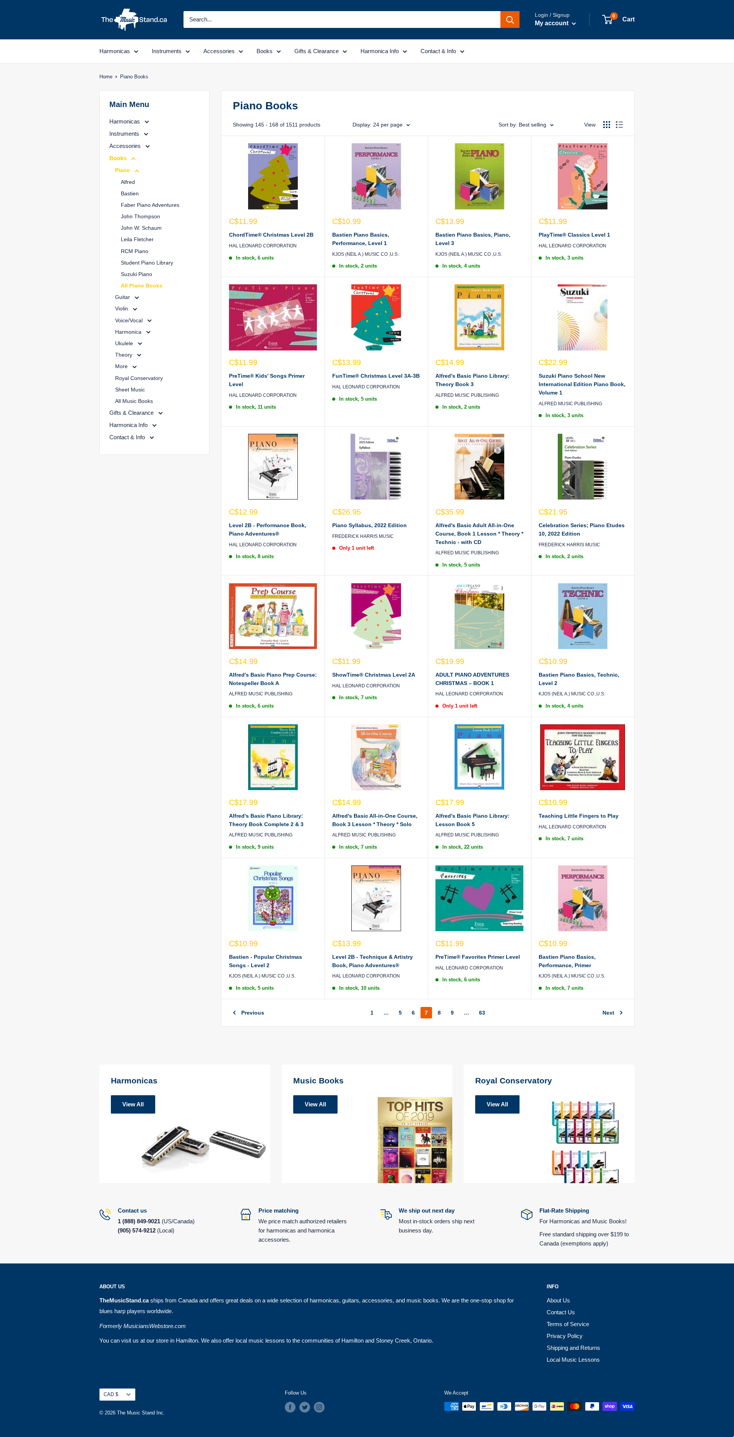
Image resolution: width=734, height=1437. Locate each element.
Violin (122, 308)
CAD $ (111, 1394)
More (122, 366)
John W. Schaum (141, 228)
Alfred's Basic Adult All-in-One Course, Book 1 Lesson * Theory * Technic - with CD (479, 533)
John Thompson (140, 216)
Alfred (128, 182)
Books (265, 51)
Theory (124, 355)
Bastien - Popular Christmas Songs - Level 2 (265, 961)
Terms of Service (568, 1324)
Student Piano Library (147, 263)
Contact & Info (438, 51)
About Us (558, 1300)
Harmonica (129, 332)
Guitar (123, 297)
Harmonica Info (380, 51)
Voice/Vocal (129, 320)
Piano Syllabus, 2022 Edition (369, 525)
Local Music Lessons (573, 1359)
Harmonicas (114, 51)
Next (608, 1013)
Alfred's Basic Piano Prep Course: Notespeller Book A (273, 679)
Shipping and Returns (573, 1347)
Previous (252, 1013)
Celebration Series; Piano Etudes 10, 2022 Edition (582, 529)
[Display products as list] (619, 124)
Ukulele (125, 343)
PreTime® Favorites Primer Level (477, 957)
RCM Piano (134, 251)
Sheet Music (130, 389)
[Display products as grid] (606, 124)
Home (105, 77)
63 (482, 1013)
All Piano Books (141, 286)
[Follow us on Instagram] (319, 1407)
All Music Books (134, 401)
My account (552, 23)
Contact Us (561, 1312)
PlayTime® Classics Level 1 (574, 235)
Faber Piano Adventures (150, 205)
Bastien (130, 193)
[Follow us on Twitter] (304, 1407)
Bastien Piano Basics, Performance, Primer (567, 961)
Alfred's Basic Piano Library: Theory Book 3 (472, 380)
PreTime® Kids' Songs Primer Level (267, 380)
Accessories (219, 51)
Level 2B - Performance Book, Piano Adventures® (267, 529)
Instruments (167, 51)
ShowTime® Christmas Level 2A (373, 675)
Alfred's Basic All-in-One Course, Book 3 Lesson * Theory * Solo (374, 820)
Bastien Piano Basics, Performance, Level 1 (360, 239)
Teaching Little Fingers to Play (579, 816)
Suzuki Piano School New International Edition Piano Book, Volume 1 (582, 384)
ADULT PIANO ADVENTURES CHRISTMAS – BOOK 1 (472, 679)
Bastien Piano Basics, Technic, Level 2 (579, 679)
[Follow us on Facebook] (290, 1407)
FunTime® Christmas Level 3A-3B (376, 376)
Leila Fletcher (137, 239)
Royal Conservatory (139, 378)
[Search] (510, 19)
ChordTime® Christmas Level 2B (271, 235)
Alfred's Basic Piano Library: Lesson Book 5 (472, 820)
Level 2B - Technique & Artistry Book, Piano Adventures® (372, 961)
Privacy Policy (565, 1336)
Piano (123, 170)
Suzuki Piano (136, 274)
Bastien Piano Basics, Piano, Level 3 (472, 239)
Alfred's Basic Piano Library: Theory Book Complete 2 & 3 (266, 820)
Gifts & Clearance (316, 51)
